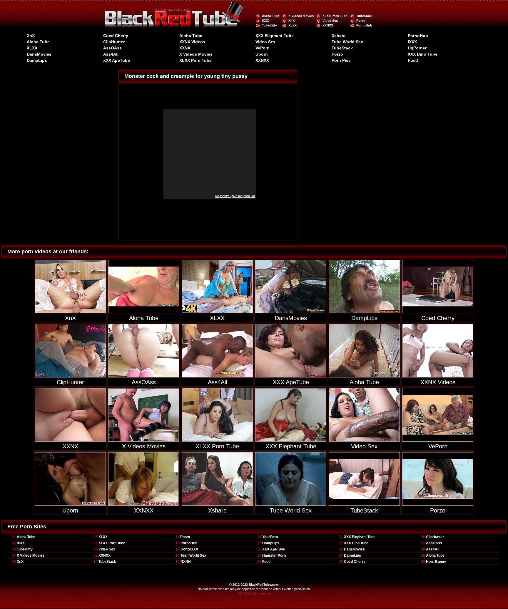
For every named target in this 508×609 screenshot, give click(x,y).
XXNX (184, 48)
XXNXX (327, 25)
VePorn (262, 48)
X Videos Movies (301, 16)
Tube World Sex (347, 41)
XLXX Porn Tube (334, 16)
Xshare (338, 35)
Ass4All (110, 54)
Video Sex (330, 20)
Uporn (261, 54)
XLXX (292, 25)
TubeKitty (269, 25)
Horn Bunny (436, 562)
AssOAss (112, 48)
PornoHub (364, 25)
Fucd (413, 60)
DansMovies (39, 54)
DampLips (37, 60)
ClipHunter (114, 41)
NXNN (186, 562)
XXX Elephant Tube (274, 35)
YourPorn (270, 537)
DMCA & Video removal (254, 593)
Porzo (360, 20)
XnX (291, 20)
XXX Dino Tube (422, 54)
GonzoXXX (189, 549)
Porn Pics (341, 60)
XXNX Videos (192, 41)
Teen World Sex (193, 555)
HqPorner (417, 48)
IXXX (265, 20)
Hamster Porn (274, 555)
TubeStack (364, 16)
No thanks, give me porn (235, 196)
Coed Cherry (115, 35)
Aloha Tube (271, 16)
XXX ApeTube (116, 60)
